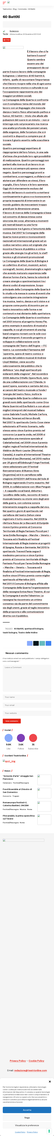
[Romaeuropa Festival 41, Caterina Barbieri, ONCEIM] (44, 806)
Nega (27, 1117)
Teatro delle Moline (28, 632)
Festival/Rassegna (21, 783)
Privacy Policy (32, 1132)
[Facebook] (8, 742)
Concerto (7, 796)
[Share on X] (14, 24)
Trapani (15, 796)
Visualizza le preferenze (27, 1125)
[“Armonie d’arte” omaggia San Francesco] (44, 780)
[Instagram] (21, 742)
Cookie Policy (20, 1132)
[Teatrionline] (14, 3)
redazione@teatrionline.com (30, 1070)
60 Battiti (18, 628)
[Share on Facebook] (9, 24)
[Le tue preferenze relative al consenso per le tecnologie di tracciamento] (49, 1131)
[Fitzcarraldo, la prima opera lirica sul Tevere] (44, 819)
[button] (49, 1081)
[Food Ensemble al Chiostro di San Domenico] (44, 793)
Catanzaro (7, 783)
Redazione (14, 31)
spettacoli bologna (34, 628)
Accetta (27, 1110)
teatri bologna (10, 632)
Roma (29, 809)
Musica (23, 809)
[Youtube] (33, 742)
